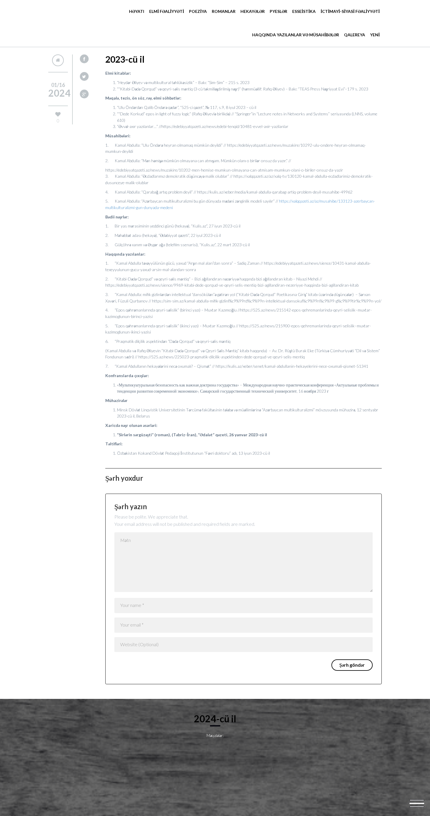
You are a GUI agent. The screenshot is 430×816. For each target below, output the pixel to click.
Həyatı (136, 11)
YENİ (375, 34)
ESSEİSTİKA (304, 11)
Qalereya (354, 34)
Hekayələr (252, 11)
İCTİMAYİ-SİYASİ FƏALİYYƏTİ (350, 11)
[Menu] (417, 803)
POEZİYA (198, 11)
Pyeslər (278, 11)
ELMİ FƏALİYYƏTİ (166, 11)
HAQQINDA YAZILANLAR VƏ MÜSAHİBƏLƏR (295, 34)
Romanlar (223, 11)
